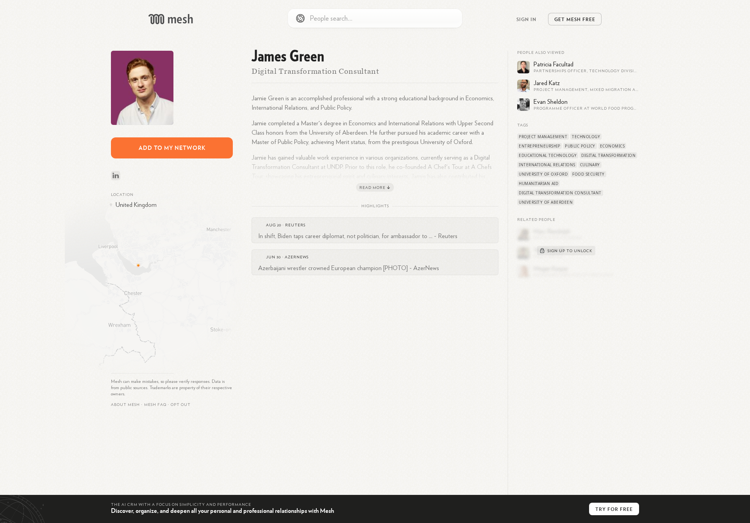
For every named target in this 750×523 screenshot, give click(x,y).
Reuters (295, 225)
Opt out (181, 405)
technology (586, 136)
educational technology (548, 155)
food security (588, 174)
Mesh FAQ (155, 405)
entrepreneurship (539, 146)
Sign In (526, 19)
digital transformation (608, 155)
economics (612, 146)
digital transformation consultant (560, 193)
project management (543, 136)
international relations (547, 164)
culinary (590, 164)
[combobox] (375, 18)
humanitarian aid (538, 183)
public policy (580, 146)
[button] (155, 405)
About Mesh (125, 405)
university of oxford (543, 174)
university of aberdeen (546, 202)
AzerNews (297, 257)
